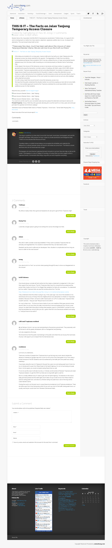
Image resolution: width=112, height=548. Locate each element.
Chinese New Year (69, 494)
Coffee (63, 496)
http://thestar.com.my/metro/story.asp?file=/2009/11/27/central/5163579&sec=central (44, 292)
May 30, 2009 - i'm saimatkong (44, 521)
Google (33, 161)
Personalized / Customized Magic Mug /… (43, 507)
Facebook (36, 161)
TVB (74, 510)
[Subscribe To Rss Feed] (97, 13)
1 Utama (60, 491)
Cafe (59, 494)
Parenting (31, 13)
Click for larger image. (32, 90)
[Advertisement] (64, 6)
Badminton (69, 493)
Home (12, 18)
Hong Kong (65, 501)
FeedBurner (96, 156)
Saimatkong (29, 33)
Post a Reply (70, 215)
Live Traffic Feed (43, 492)
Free (75, 500)
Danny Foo (22, 221)
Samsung (71, 508)
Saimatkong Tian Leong (19, 501)
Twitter (39, 161)
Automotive (21, 13)
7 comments (60, 33)
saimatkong (20, 504)
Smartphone (61, 510)
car (62, 494)
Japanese (60, 503)
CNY (59, 496)
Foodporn (61, 498)
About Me (14, 537)
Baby (64, 493)
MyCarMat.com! (87, 63)
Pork (68, 507)
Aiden (67, 491)
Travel (79, 13)
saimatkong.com (99, 544)
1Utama (21, 18)
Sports (72, 13)
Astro (60, 493)
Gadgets (66, 13)
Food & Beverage (41, 13)
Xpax (59, 511)
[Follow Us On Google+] (102, 13)
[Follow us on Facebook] (93, 13)
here (36, 112)
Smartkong (21, 503)
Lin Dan (66, 504)
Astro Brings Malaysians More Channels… (41, 500)
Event (50, 13)
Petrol (62, 507)
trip (71, 510)
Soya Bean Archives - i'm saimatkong (43, 514)
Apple (71, 491)
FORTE (72, 500)
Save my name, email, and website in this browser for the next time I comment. (36, 442)
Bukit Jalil (75, 493)
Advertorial (13, 13)
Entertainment (58, 13)
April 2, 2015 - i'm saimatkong (44, 528)
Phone (65, 507)
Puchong (61, 508)
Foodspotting (64, 500)
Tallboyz (22, 205)
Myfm (65, 505)
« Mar (83, 505)
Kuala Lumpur (71, 503)
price (70, 507)
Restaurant (67, 508)
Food (68, 496)
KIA (64, 503)
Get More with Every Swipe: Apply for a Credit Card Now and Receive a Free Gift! (93, 96)
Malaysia (71, 504)
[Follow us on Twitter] (88, 13)
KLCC (66, 503)
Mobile (62, 505)
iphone (71, 501)
